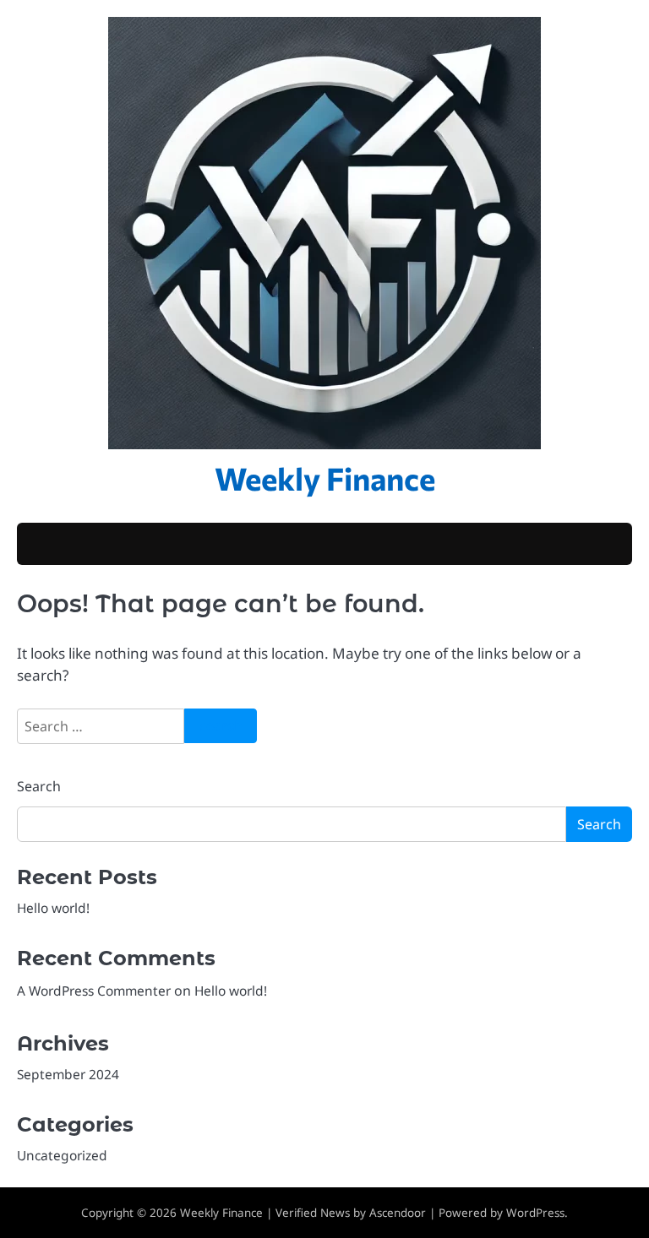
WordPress (535, 1212)
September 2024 (68, 1074)
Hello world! (53, 908)
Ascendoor (397, 1212)
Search (39, 786)
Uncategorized (62, 1155)
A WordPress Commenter (94, 990)
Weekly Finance (325, 478)
